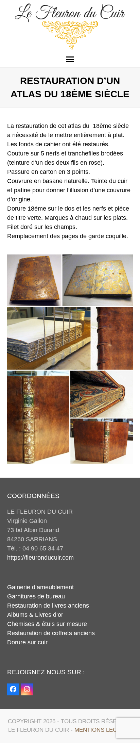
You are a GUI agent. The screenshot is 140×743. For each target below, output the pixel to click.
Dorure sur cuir (27, 642)
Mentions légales (103, 730)
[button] (70, 59)
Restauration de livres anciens (48, 605)
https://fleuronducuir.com (40, 557)
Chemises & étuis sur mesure (47, 624)
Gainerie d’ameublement (40, 587)
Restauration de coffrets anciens (51, 633)
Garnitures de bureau (36, 596)
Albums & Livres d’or (35, 614)
